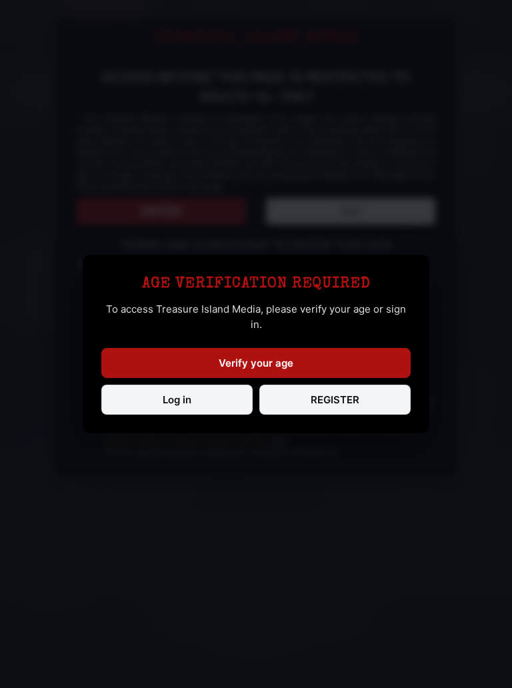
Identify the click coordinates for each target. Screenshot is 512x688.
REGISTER (335, 399)
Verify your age (256, 363)
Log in (177, 399)
